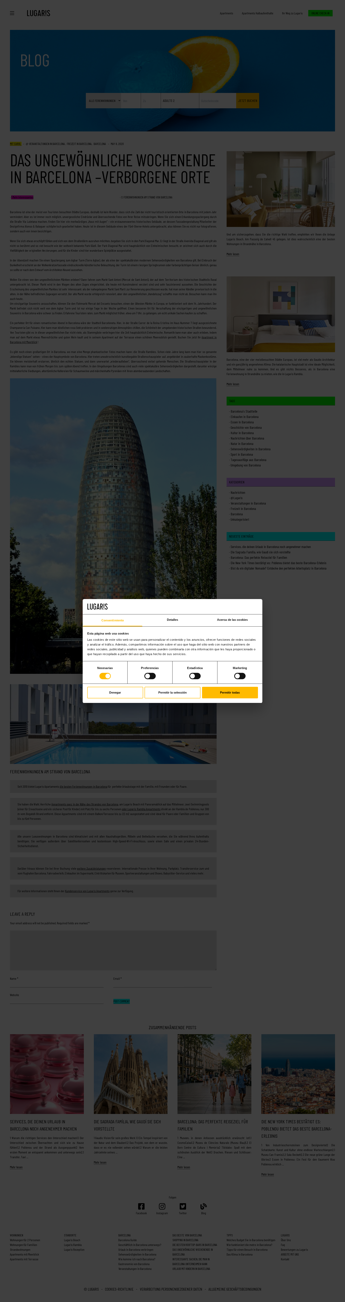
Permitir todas (230, 692)
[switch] (150, 676)
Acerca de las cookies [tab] (232, 619)
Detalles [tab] (172, 619)
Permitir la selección (172, 692)
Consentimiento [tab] (112, 620)
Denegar (115, 692)
